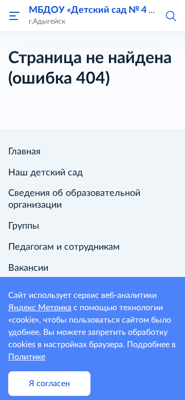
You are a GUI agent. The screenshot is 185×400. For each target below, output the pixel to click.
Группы (23, 226)
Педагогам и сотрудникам (64, 247)
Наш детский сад (45, 172)
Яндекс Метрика (39, 308)
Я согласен (49, 383)
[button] (170, 15)
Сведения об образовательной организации (74, 199)
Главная (24, 151)
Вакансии (28, 268)
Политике (26, 357)
